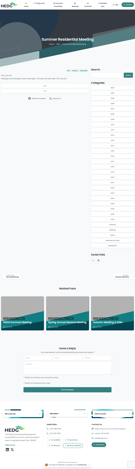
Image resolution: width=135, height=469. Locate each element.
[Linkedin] (7, 449)
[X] (93, 260)
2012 (112, 135)
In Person (112, 225)
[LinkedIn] (98, 260)
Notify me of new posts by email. (37, 383)
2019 (112, 172)
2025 (112, 204)
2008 (112, 114)
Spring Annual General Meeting (67, 322)
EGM (112, 219)
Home (51, 44)
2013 (112, 140)
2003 (112, 88)
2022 (112, 188)
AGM (112, 214)
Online (112, 235)
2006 (112, 103)
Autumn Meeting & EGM (107, 322)
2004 (112, 93)
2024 (112, 198)
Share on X (57, 98)
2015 (112, 151)
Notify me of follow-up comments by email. (41, 377)
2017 (112, 161)
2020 (112, 177)
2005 (112, 98)
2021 (112, 182)
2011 (58, 44)
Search (95, 69)
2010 (112, 125)
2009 (112, 119)
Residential (112, 246)
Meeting (112, 230)
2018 (112, 167)
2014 (112, 146)
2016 (112, 156)
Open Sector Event (112, 240)
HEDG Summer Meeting (17, 322)
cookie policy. (82, 465)
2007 (112, 109)
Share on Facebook (39, 98)
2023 (112, 193)
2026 (112, 209)
